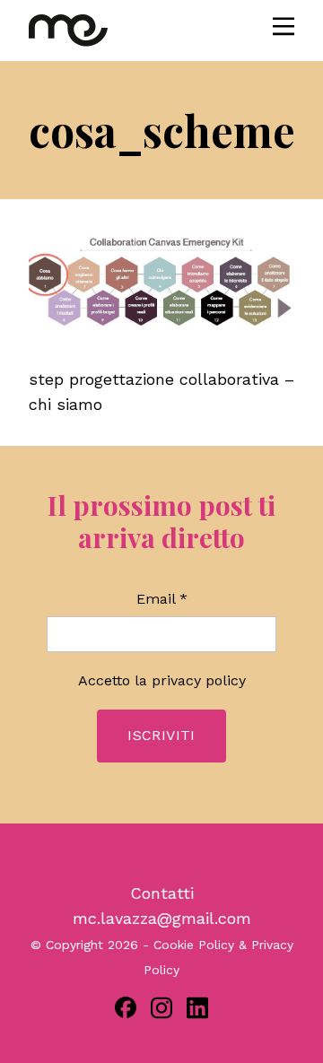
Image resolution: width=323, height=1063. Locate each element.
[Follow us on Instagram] (161, 1008)
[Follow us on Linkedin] (197, 1008)
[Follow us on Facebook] (125, 1007)
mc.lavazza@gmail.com (162, 918)
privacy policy (199, 680)
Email (162, 598)
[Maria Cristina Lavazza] (68, 30)
